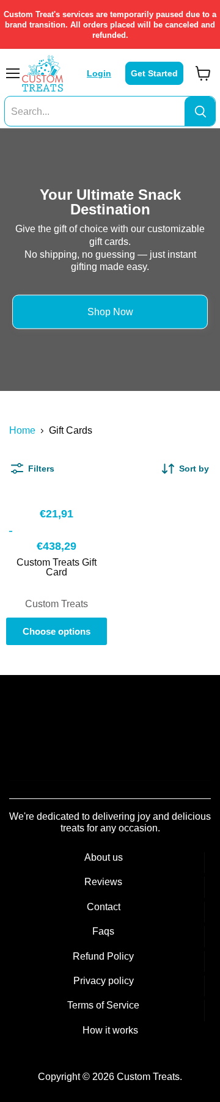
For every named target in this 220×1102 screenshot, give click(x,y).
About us (103, 857)
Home (22, 430)
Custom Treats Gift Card (56, 567)
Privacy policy (103, 981)
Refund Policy (103, 956)
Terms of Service (103, 1005)
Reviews (103, 882)
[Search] (200, 112)
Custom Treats (56, 604)
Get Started (154, 73)
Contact (103, 907)
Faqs (103, 931)
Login (99, 73)
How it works (110, 1030)
